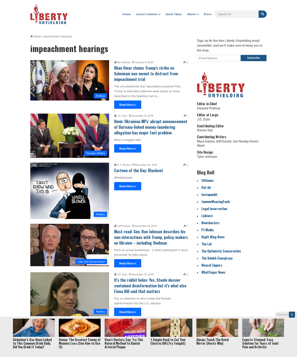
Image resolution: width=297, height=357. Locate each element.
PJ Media (207, 229)
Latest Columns (146, 14)
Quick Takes (173, 14)
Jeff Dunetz (124, 225)
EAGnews (207, 180)
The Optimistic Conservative (221, 250)
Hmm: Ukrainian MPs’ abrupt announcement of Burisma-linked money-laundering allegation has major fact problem (150, 127)
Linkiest (207, 215)
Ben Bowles (124, 62)
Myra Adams (206, 141)
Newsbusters (210, 222)
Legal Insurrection (214, 208)
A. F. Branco (124, 164)
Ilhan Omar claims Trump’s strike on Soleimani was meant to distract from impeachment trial (146, 73)
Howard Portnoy (208, 108)
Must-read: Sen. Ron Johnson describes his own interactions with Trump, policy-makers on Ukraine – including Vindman (151, 237)
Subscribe (253, 57)
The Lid (206, 243)
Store (207, 14)
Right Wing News (213, 236)
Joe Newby (241, 141)
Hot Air (206, 187)
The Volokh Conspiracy (217, 258)
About (191, 14)
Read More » (127, 104)
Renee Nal (205, 130)
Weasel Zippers (211, 265)
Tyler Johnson (207, 156)
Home (126, 14)
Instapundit (209, 194)
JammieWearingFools (215, 201)
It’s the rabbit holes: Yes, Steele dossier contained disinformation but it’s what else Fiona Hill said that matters (150, 285)
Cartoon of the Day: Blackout (138, 170)
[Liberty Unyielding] (49, 14)
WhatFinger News (213, 272)
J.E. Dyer (122, 115)
